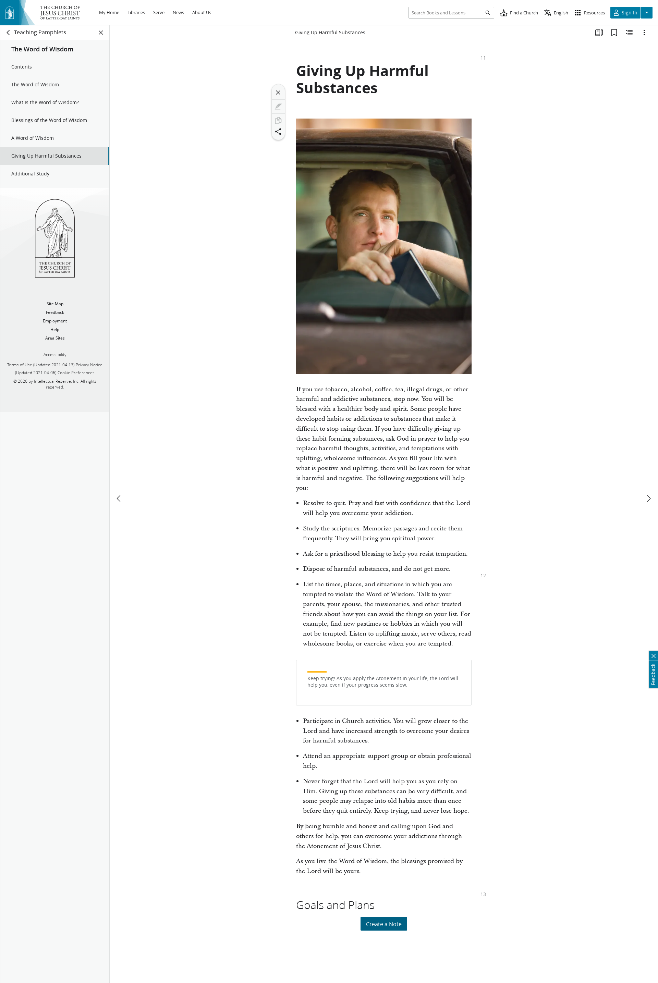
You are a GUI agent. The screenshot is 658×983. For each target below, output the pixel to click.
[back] (8, 32)
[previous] (119, 498)
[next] (648, 498)
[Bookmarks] (614, 32)
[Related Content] (629, 32)
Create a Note (384, 924)
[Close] (278, 92)
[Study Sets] (599, 32)
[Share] (278, 131)
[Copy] (278, 120)
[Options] (644, 32)
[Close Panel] (101, 32)
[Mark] (278, 106)
